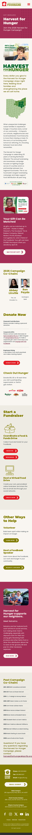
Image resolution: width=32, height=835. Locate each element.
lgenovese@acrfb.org (10, 336)
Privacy (9, 819)
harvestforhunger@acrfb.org (17, 756)
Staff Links (14, 819)
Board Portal (22, 819)
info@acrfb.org (22, 778)
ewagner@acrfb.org (12, 338)
